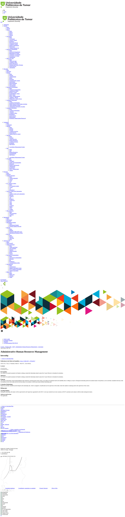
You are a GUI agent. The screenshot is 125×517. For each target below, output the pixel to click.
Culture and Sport (10, 244)
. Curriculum (40, 346)
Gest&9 (11, 209)
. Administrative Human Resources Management (26, 346)
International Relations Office (16, 233)
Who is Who (54, 488)
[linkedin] (10, 491)
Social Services (12, 66)
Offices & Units (10, 58)
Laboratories (12, 67)
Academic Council (13, 44)
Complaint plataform (10, 488)
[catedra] (3, 440)
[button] (1, 515)
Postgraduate (12, 82)
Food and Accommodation (12, 255)
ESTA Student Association (15, 269)
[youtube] (7, 491)
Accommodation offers (14, 262)
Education (5, 69)
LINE (10, 204)
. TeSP (13, 346)
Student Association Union (15, 268)
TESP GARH (6, 339)
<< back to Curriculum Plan (7, 358)
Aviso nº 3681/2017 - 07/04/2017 (27, 361)
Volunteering (12, 166)
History (8, 29)
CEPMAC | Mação (13, 97)
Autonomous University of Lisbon (17, 106)
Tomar (10, 277)
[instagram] (4, 491)
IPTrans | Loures (13, 92)
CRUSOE (11, 238)
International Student (11, 222)
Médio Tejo (9, 272)
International (6, 217)
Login (4, 11)
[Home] (16, 8)
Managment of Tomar (14, 53)
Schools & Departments (11, 49)
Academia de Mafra (13, 91)
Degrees (8, 72)
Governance (9, 36)
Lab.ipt (11, 179)
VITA (10, 208)
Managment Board (13, 42)
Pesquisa (4, 279)
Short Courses (12, 84)
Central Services (13, 139)
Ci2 (10, 188)
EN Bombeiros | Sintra (14, 93)
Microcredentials (13, 83)
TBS (10, 216)
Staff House (12, 144)
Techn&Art (11, 190)
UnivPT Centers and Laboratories (14, 191)
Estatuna (11, 249)
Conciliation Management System (17, 147)
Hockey (11, 253)
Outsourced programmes (12, 87)
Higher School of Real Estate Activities (18, 104)
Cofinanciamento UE (14, 48)
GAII (10, 180)
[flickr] (13, 491)
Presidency (11, 41)
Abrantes (11, 276)
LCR (10, 201)
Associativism (9, 264)
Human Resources (13, 63)
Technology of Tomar (14, 55)
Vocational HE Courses (14, 80)
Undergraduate (12, 76)
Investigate (11, 143)
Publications (12, 46)
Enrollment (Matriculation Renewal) (17, 118)
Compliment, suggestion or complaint (26, 488)
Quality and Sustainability (15, 162)
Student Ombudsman (14, 45)
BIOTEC (11, 195)
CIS (10, 197)
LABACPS (12, 200)
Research (5, 171)
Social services (12, 115)
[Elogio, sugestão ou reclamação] (4, 428)
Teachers (8, 135)
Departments (12, 57)
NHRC (11, 207)
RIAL (10, 239)
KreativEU (8, 221)
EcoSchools (12, 167)
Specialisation (12, 85)
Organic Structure (43, 488)
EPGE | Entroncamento (14, 96)
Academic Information (11, 108)
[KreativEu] (3, 437)
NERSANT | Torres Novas (15, 98)
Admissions (6, 24)
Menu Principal (4, 281)
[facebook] (2, 491)
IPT (2, 22)
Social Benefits (12, 153)
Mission (11, 35)
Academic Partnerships (11, 100)
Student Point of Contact (14, 134)
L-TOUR (11, 205)
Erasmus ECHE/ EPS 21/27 (15, 231)
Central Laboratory (10, 175)
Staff (7, 148)
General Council (13, 40)
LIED (10, 203)
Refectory (11, 259)
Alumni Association (13, 270)
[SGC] (2, 436)
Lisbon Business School (14, 105)
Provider (11, 130)
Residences (11, 261)
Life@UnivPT (6, 240)
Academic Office (13, 62)
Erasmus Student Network (15, 226)
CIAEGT (11, 196)
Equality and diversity (14, 165)
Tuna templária (12, 248)
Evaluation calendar (8, 340)
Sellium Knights (13, 251)
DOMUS (11, 199)
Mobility (8, 227)
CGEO (11, 187)
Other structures (10, 210)
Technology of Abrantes (14, 54)
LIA (10, 182)
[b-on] (2, 441)
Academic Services (13, 131)
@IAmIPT (8, 158)
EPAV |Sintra (12, 95)
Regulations (12, 114)
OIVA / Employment (14, 169)
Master (10, 78)
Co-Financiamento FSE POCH (10, 343)
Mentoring (11, 164)
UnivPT (5, 26)
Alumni (11, 170)
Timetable (5, 341)
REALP (8, 234)
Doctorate (11, 79)
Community (6, 122)
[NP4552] (3, 434)
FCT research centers (11, 183)
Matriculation (12, 117)
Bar (10, 260)
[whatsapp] (15, 491)
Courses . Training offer (6, 346)
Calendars (11, 111)
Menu (7, 27)
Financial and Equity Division (16, 65)
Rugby (10, 252)
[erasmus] (3, 438)
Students (8, 126)
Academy (11, 214)
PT (4, 13)
